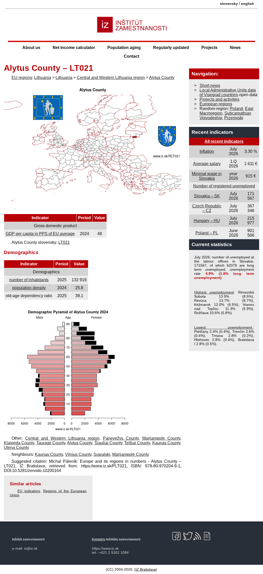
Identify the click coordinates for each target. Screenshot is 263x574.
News (235, 47)
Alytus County (161, 77)
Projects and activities (219, 99)
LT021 (64, 242)
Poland (236, 108)
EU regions (22, 77)
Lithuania (42, 77)
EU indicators (28, 491)
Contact (131, 56)
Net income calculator (74, 47)
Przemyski (233, 118)
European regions (216, 104)
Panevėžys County (121, 438)
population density (29, 288)
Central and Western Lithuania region (111, 77)
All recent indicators (223, 141)
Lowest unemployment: (223, 327)
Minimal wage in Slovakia (207, 176)
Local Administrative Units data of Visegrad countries (228, 92)
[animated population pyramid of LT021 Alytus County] (68, 431)
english (247, 4)
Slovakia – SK (207, 196)
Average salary (207, 164)
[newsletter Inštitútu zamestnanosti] (209, 536)
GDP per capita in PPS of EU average (40, 233)
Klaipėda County (19, 443)
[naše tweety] (188, 536)
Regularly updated (171, 47)
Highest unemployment (214, 292)
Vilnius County (78, 454)
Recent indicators (212, 132)
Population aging (124, 47)
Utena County (16, 447)
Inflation (207, 151)
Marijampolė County (161, 438)
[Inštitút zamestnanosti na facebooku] (177, 536)
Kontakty (98, 539)
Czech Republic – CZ (206, 208)
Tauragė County (50, 443)
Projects (209, 47)
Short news (210, 85)
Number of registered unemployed (224, 186)
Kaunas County (166, 443)
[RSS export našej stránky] (198, 536)
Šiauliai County (108, 443)
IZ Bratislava (146, 569)
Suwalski (101, 454)
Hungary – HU (207, 220)
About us (31, 47)
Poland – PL (206, 233)
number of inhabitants (29, 280)
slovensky (229, 4)
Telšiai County (137, 443)
